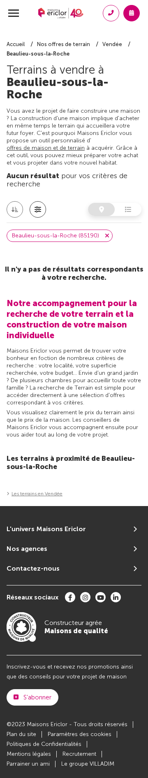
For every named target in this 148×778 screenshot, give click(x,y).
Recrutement (79, 753)
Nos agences (27, 549)
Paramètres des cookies (79, 734)
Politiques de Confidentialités (44, 744)
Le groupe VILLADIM (87, 763)
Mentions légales (29, 753)
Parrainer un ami (28, 763)
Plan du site (21, 734)
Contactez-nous (33, 568)
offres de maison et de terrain (46, 147)
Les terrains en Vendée (37, 494)
